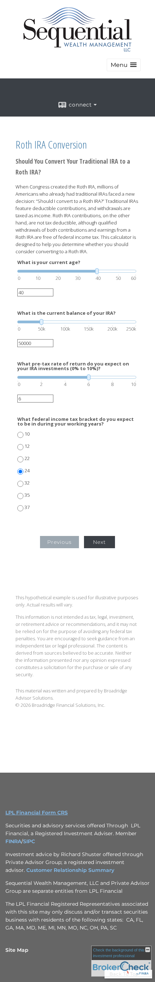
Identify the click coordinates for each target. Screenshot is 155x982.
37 (27, 507)
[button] (124, 65)
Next (99, 542)
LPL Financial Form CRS (36, 812)
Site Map (16, 950)
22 (27, 458)
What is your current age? (48, 262)
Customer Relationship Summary (70, 870)
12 (27, 446)
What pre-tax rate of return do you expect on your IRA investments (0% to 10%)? (73, 366)
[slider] (76, 271)
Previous (59, 542)
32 (27, 483)
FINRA (13, 841)
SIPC (29, 841)
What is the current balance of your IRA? (66, 313)
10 (27, 434)
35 (27, 495)
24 (27, 470)
